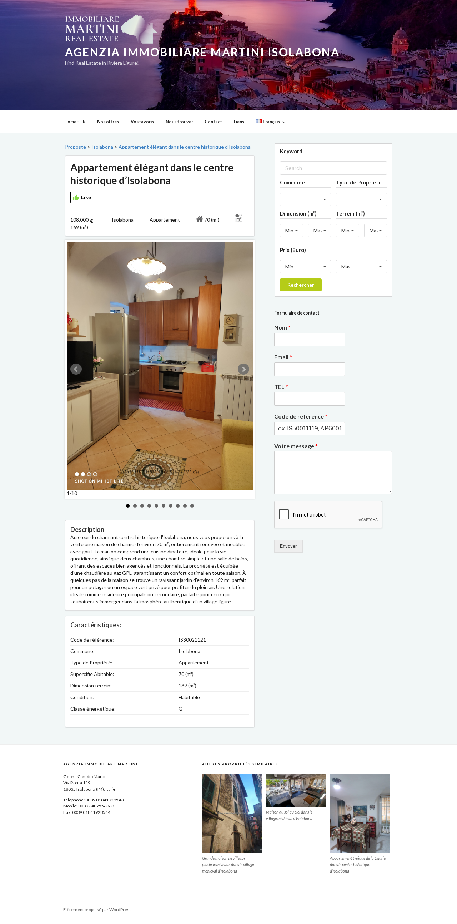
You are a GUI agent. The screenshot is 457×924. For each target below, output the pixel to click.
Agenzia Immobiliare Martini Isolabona (202, 52)
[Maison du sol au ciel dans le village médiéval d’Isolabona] (296, 790)
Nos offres (108, 121)
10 (192, 506)
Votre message (296, 446)
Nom (282, 327)
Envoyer (288, 546)
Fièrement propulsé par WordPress (97, 909)
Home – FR (75, 121)
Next (243, 369)
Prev (76, 369)
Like (86, 197)
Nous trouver (179, 121)
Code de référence (300, 416)
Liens (239, 121)
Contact (213, 121)
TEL (281, 386)
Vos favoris (142, 121)
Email (283, 357)
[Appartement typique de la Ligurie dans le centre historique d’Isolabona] (360, 813)
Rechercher (300, 285)
